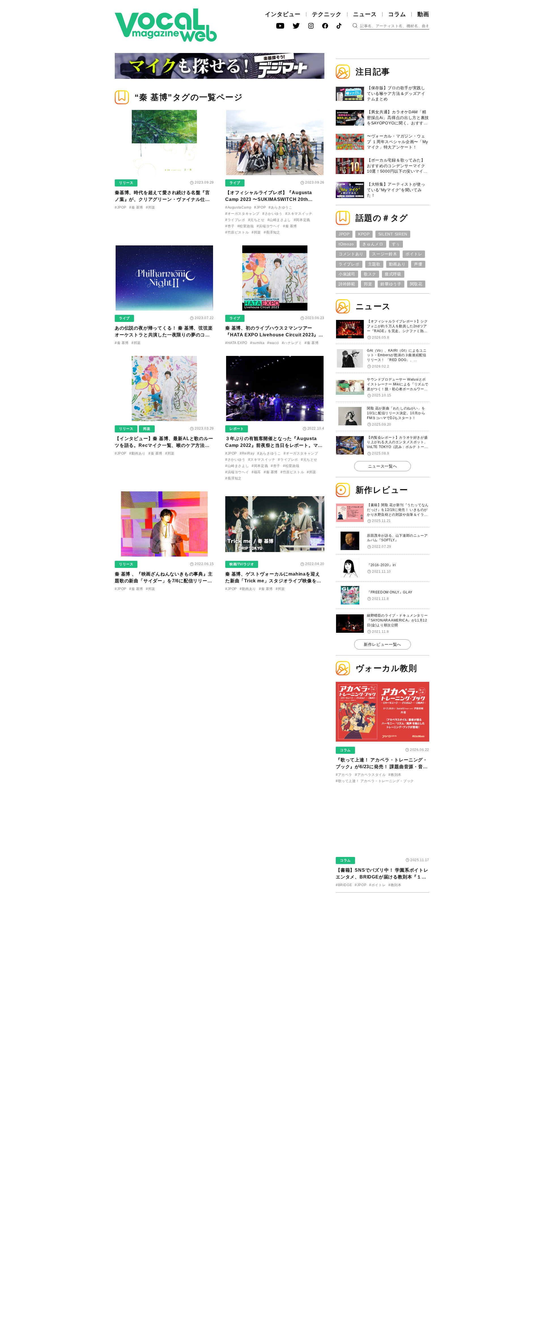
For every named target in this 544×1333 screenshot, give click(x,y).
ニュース (365, 14)
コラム (397, 14)
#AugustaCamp (238, 207)
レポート (237, 429)
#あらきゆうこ (280, 207)
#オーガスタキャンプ (242, 214)
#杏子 (230, 226)
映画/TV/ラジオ (242, 564)
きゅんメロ (372, 244)
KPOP (364, 234)
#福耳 (256, 472)
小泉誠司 (347, 274)
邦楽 (146, 429)
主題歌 (374, 264)
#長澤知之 (272, 232)
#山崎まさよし (279, 220)
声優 (418, 264)
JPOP (344, 234)
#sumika (257, 343)
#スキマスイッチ (299, 214)
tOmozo (346, 244)
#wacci (273, 343)
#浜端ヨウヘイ (268, 226)
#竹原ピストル (237, 232)
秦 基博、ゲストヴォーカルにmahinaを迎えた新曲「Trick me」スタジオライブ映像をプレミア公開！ (273, 581)
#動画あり (137, 453)
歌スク (370, 274)
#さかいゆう (272, 214)
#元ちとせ (256, 220)
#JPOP (120, 207)
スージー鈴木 (384, 254)
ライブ (235, 183)
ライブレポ (349, 264)
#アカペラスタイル (370, 775)
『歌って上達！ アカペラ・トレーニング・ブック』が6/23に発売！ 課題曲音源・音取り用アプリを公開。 (382, 766)
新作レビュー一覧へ (382, 644)
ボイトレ (413, 254)
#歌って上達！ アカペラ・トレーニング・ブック (375, 781)
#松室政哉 (245, 226)
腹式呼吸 (393, 274)
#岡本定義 (302, 220)
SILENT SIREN (392, 234)
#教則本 (394, 775)
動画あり (397, 264)
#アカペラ (344, 775)
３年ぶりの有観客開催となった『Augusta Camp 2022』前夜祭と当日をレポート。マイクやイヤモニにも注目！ (274, 445)
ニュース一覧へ (382, 466)
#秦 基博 (136, 207)
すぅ (396, 244)
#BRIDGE (344, 885)
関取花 (416, 284)
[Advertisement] (382, 933)
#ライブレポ (235, 220)
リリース (126, 183)
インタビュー (283, 14)
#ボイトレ (377, 885)
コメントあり (351, 254)
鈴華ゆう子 (391, 284)
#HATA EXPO (236, 343)
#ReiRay (247, 453)
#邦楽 (150, 207)
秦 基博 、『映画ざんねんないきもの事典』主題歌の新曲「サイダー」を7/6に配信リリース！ (164, 581)
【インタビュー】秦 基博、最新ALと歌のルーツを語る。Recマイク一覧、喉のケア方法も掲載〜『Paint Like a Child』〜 (164, 445)
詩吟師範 (347, 284)
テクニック (327, 14)
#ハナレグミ (292, 343)
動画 (423, 14)
